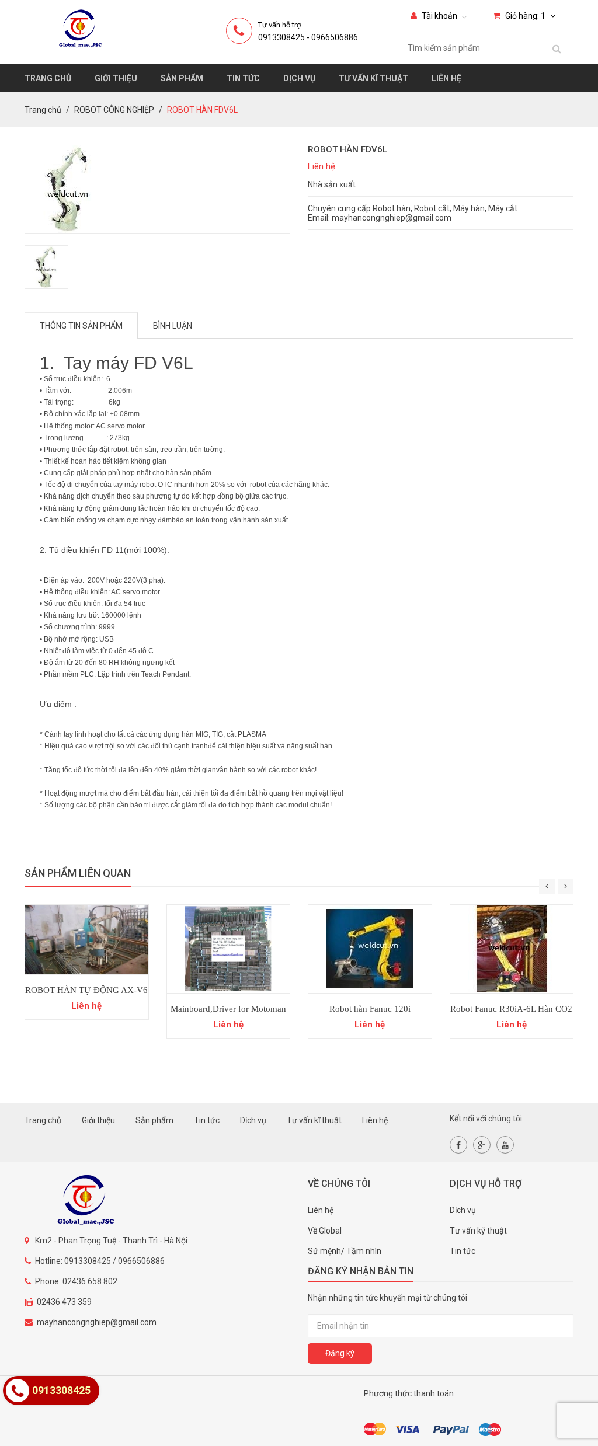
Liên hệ (446, 78)
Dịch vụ (299, 78)
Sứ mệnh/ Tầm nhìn (344, 1251)
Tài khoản (438, 15)
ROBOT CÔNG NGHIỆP (114, 109)
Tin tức (243, 78)
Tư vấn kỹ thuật (478, 1230)
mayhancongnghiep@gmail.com (97, 1322)
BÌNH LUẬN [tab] (172, 325)
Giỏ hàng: (524, 15)
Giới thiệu (116, 78)
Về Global (325, 1230)
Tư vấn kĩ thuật (373, 78)
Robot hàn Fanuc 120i (370, 1008)
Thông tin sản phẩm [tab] (81, 325)
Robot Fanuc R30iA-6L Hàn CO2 (511, 1008)
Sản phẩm (182, 78)
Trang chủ (48, 78)
